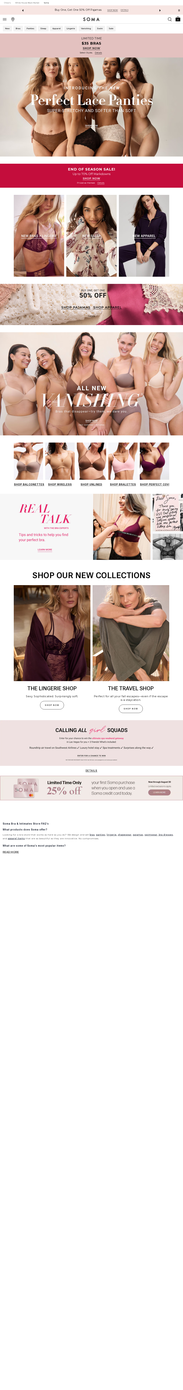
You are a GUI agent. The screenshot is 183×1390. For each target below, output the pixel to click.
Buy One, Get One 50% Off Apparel (78, 10)
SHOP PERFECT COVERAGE (159, 484)
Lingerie (71, 28)
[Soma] (91, 19)
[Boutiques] (13, 19)
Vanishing (86, 28)
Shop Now (112, 10)
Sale (111, 28)
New (7, 28)
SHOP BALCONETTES (29, 484)
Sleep (43, 28)
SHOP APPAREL (107, 307)
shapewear (125, 834)
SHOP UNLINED (91, 484)
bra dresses (165, 834)
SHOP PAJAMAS (75, 307)
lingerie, (112, 834)
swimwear (151, 834)
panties (100, 834)
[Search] (170, 19)
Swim (100, 28)
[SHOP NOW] (91, 45)
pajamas (138, 834)
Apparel (56, 28)
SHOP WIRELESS (60, 484)
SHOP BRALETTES (123, 484)
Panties (30, 28)
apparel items (16, 838)
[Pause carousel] (179, 10)
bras (92, 834)
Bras (18, 28)
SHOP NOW (91, 48)
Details (91, 770)
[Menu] (5, 19)
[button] (178, 19)
